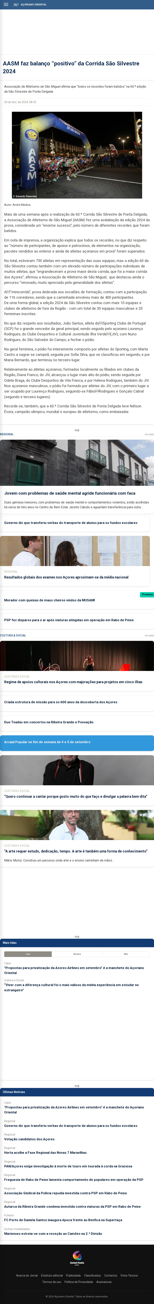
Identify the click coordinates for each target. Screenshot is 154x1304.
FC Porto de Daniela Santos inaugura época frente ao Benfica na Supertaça (63, 1220)
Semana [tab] (77, 954)
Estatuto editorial (52, 1275)
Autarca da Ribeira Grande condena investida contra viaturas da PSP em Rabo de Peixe (72, 1207)
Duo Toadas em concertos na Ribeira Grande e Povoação (48, 722)
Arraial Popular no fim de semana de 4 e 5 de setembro (47, 742)
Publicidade (73, 1275)
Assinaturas (104, 1282)
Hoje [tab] (28, 954)
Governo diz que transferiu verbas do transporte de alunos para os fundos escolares (70, 523)
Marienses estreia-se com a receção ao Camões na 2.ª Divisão (53, 1234)
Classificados (92, 1275)
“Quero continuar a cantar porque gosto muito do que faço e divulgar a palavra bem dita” (75, 797)
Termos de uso (51, 1282)
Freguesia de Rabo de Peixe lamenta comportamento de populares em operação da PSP (73, 1180)
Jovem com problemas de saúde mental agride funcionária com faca (69, 493)
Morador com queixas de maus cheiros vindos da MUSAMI (49, 600)
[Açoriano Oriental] (77, 1266)
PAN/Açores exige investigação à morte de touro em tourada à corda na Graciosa (68, 1166)
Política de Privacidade (79, 1282)
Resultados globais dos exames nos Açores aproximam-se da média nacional (66, 577)
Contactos (110, 1275)
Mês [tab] (126, 954)
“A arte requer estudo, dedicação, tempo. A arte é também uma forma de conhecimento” (76, 851)
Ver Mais (149, 434)
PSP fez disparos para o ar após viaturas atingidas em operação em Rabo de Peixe (69, 620)
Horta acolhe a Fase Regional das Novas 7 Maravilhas (45, 1153)
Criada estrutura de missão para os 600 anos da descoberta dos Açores (60, 702)
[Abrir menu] (6, 4)
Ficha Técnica (129, 1275)
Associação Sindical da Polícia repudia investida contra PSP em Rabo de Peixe (65, 1193)
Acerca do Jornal (27, 1275)
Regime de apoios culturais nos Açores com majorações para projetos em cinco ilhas (73, 682)
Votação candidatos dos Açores (29, 1139)
